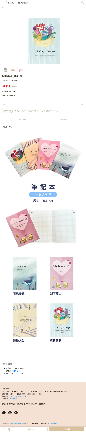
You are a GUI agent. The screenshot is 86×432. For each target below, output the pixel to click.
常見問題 (19, 404)
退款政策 (27, 404)
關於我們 (5, 404)
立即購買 (66, 429)
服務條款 (42, 404)
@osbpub (13, 399)
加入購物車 (30, 429)
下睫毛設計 (16, 371)
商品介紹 (22, 119)
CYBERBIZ (54, 423)
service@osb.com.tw (18, 396)
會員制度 (12, 404)
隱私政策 (34, 404)
